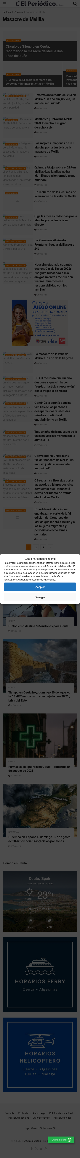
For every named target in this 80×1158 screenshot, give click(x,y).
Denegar (40, 597)
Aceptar (40, 587)
